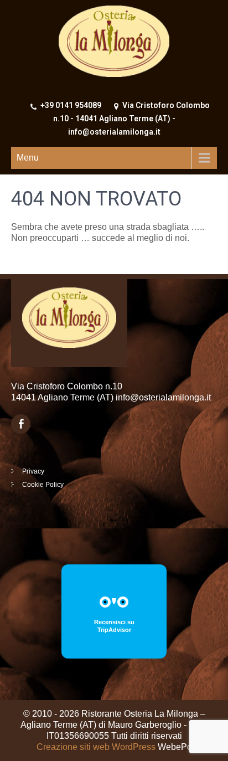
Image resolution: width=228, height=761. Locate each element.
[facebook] (20, 424)
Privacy (33, 471)
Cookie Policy (43, 485)
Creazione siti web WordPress (96, 747)
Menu (28, 157)
